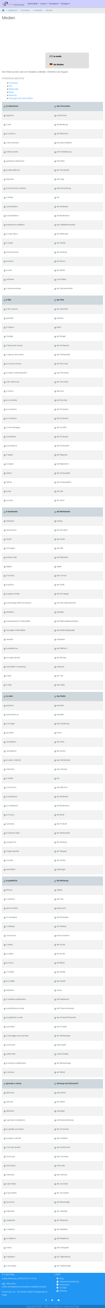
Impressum (65, 1284)
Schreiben (53, 3)
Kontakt (63, 1287)
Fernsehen (13, 83)
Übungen (65, 3)
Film (10, 86)
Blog (62, 1278)
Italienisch (12, 10)
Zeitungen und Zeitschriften (21, 98)
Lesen (43, 3)
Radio (11, 92)
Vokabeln (38, 10)
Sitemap (63, 1290)
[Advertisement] (23, 39)
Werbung (13, 95)
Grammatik (32, 3)
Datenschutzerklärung (69, 1281)
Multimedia (13, 89)
